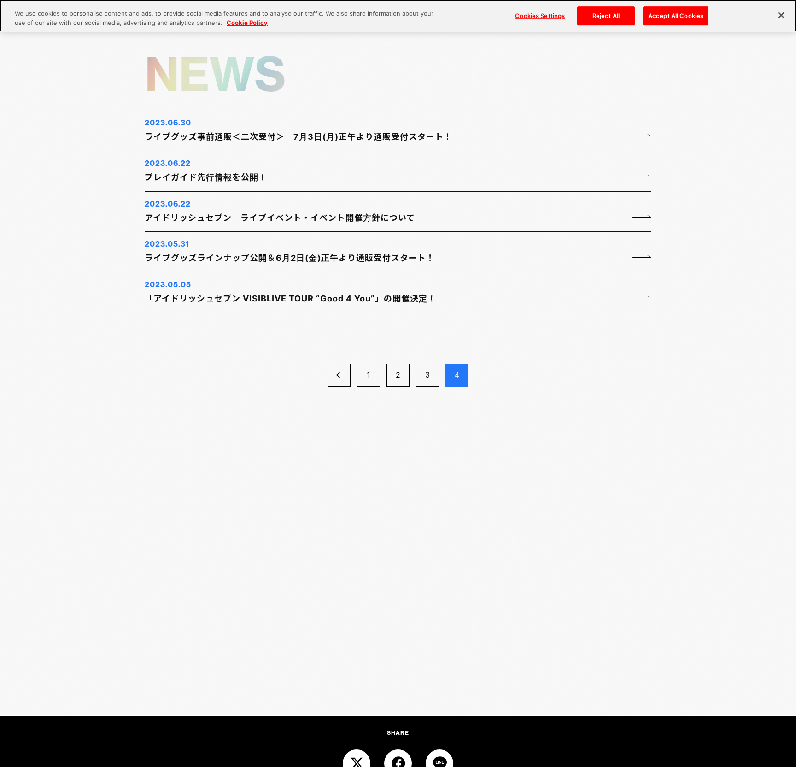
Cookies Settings (540, 15)
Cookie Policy (247, 22)
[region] (398, 16)
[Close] (781, 15)
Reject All (606, 15)
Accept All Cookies (675, 15)
